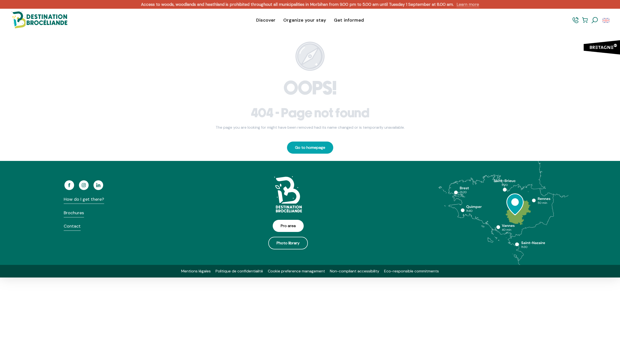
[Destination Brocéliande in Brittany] (35, 20)
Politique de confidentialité (239, 271)
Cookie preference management (296, 271)
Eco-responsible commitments (411, 271)
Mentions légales (196, 271)
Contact (72, 226)
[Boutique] (585, 22)
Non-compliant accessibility (354, 271)
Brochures (74, 213)
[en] (606, 20)
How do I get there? (84, 199)
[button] (595, 20)
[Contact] (575, 22)
